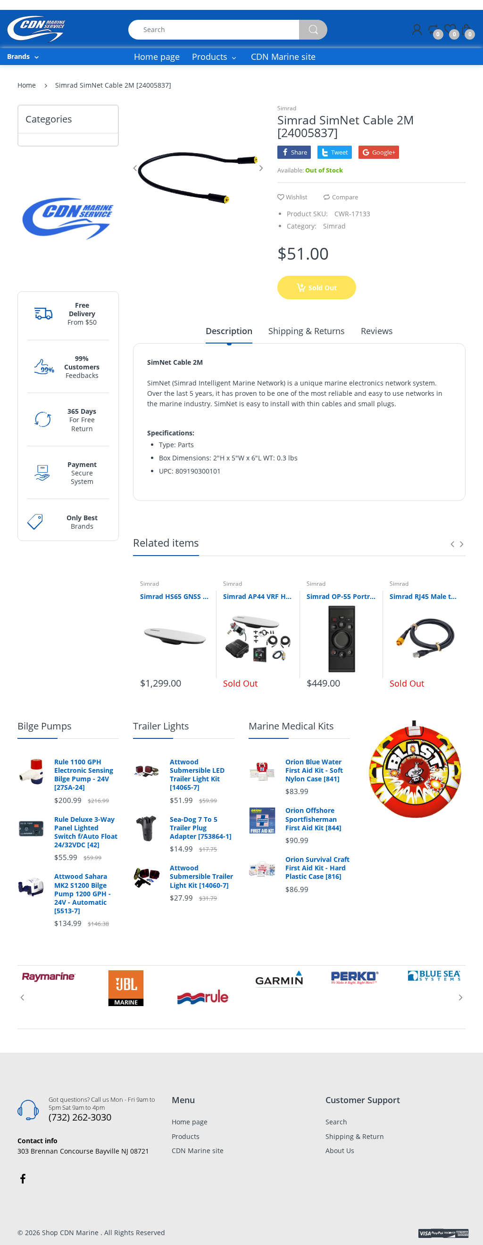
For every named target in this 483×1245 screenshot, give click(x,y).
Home (26, 85)
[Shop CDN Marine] (36, 28)
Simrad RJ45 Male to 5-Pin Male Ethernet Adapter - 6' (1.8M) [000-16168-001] (424, 596)
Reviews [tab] (377, 330)
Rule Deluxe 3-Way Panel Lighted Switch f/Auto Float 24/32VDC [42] (85, 832)
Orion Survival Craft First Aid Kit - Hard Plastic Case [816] (317, 868)
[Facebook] (22, 1179)
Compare (345, 197)
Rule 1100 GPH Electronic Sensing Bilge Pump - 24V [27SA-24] (83, 775)
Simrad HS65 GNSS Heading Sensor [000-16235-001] (174, 596)
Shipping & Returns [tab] (306, 330)
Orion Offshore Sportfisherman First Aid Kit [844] (313, 819)
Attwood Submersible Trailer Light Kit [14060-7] (201, 876)
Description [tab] (229, 330)
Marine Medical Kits (291, 726)
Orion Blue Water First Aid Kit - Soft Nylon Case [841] (314, 770)
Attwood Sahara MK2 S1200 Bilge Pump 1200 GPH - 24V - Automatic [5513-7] (82, 893)
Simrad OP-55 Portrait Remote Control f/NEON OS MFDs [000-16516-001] (341, 596)
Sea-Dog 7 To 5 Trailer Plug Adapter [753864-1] (201, 828)
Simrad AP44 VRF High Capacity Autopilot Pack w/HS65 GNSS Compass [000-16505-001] (257, 596)
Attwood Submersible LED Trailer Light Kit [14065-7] (197, 775)
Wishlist (297, 197)
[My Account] (417, 30)
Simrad (286, 108)
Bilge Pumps (44, 726)
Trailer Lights (161, 726)
